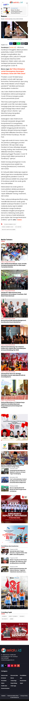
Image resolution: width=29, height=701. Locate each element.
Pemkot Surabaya (13, 616)
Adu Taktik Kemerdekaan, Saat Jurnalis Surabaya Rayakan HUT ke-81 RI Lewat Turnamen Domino (14, 265)
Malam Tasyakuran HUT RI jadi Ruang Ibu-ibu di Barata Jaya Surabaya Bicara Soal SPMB (18, 561)
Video (2, 683)
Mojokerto (5, 619)
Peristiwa (3, 680)
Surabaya (4, 616)
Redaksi (19, 220)
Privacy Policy (24, 695)
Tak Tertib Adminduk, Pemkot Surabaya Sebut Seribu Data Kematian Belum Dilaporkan (18, 480)
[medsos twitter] (5, 665)
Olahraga (13, 686)
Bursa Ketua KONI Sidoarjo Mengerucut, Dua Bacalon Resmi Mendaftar (13, 321)
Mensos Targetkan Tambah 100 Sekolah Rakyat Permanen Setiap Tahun (12, 466)
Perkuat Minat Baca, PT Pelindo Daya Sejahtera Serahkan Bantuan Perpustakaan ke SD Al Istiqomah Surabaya (13, 405)
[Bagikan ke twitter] (15, 43)
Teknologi (13, 680)
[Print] (26, 43)
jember (11, 619)
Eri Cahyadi (18, 226)
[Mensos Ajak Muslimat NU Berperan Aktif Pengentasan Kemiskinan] (5, 488)
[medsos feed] (18, 665)
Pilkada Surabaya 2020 (10, 224)
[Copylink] (22, 43)
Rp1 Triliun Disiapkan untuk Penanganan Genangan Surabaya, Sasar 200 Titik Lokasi (13, 71)
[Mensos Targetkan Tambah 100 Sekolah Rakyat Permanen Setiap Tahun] (14, 458)
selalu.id (16, 697)
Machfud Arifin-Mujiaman (8, 229)
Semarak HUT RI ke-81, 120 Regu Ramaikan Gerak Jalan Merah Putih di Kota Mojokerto (13, 375)
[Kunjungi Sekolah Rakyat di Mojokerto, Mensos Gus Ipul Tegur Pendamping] (5, 471)
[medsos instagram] (9, 665)
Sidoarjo (22, 616)
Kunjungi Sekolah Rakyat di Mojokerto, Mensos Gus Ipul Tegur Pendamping (17, 472)
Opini (21, 683)
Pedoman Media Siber (13, 695)
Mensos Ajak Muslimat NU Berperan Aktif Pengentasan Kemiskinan (18, 489)
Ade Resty (7, 19)
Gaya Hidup (14, 683)
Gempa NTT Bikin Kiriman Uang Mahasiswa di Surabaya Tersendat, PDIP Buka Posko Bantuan (14, 294)
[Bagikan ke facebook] (11, 43)
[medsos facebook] (2, 665)
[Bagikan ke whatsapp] (18, 43)
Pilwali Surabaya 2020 (7, 226)
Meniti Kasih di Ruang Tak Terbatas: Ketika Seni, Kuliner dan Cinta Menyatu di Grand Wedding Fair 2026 (13, 348)
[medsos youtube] (12, 665)
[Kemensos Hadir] (14, 446)
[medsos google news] (15, 665)
